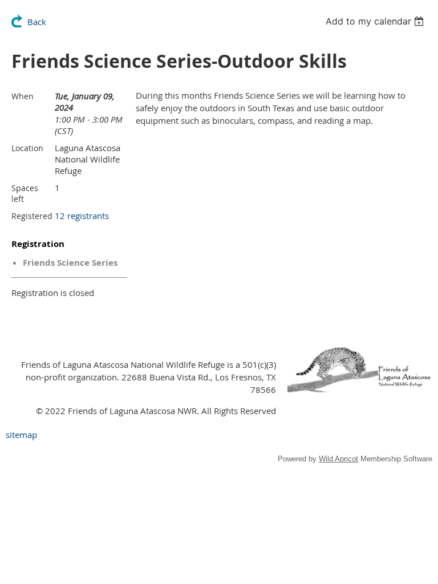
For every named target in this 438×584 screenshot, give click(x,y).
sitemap (21, 434)
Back (36, 21)
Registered (31, 215)
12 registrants (82, 215)
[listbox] (376, 21)
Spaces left (24, 193)
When (22, 96)
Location (27, 148)
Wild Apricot (338, 459)
